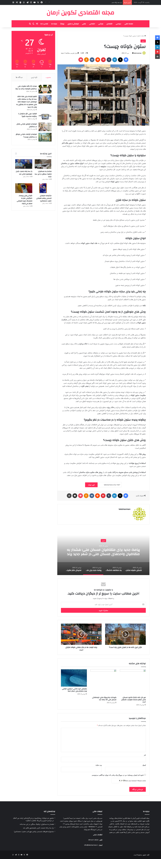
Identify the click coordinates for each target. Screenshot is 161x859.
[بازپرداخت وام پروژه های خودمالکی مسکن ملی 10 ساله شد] (103, 682)
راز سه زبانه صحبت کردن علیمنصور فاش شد (107, 2)
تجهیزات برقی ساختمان (91, 824)
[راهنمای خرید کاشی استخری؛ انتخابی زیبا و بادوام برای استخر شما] (74, 678)
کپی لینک (91, 485)
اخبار (138, 36)
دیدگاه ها (19, 77)
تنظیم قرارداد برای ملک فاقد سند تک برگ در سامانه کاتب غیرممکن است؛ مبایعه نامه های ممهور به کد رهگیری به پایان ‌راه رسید (26, 102)
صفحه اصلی (128, 23)
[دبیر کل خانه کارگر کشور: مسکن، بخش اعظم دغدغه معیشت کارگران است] (133, 682)
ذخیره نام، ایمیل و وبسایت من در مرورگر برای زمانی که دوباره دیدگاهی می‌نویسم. (118, 775)
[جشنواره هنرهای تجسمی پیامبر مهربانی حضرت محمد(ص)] (43, 188)
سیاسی (118, 23)
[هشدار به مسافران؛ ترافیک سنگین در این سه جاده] (43, 164)
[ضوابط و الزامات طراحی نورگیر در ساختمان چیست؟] (45, 137)
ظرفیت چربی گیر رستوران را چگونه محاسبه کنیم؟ (27, 115)
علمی (84, 23)
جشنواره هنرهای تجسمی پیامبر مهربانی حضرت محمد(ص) (44, 198)
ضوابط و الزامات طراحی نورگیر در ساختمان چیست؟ (26, 135)
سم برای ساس (97, 818)
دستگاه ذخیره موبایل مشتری (73, 821)
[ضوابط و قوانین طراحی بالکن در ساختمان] (45, 127)
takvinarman (138, 53)
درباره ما (54, 23)
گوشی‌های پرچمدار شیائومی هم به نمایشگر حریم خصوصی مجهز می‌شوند (24, 199)
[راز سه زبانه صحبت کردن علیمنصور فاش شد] (23, 164)
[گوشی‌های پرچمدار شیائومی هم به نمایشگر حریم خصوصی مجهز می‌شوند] (23, 188)
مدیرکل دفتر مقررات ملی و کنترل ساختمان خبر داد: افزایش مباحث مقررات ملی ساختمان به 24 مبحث (103, 551)
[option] (103, 551)
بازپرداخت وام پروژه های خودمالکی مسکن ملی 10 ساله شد (104, 698)
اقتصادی (109, 23)
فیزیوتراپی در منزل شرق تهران (92, 821)
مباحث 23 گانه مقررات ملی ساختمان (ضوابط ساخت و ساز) (26, 87)
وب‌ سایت (98, 765)
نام (145, 755)
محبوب (48, 77)
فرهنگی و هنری (73, 23)
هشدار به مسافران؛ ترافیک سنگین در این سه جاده (43, 174)
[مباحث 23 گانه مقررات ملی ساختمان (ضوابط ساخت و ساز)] (45, 89)
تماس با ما (44, 23)
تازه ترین (34, 77)
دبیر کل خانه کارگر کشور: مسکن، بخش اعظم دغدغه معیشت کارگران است (133, 699)
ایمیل (144, 765)
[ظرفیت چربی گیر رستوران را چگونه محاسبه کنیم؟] (45, 116)
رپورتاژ (62, 23)
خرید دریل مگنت (86, 818)
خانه (142, 36)
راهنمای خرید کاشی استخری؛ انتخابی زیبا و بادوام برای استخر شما (74, 690)
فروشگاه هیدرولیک (90, 829)
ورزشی (100, 23)
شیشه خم (77, 818)
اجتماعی (92, 23)
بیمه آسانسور (68, 818)
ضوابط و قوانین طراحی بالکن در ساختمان (27, 125)
